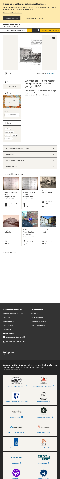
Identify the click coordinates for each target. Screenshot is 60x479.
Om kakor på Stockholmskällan (12, 13)
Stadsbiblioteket (7, 325)
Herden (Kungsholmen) (12, 114)
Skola (7, 129)
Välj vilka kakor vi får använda (34, 18)
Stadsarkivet (51, 73)
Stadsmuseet (6, 317)
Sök (29, 30)
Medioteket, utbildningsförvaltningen (13, 313)
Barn (6, 135)
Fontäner (8, 138)
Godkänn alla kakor (12, 18)
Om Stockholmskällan (37, 317)
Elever (13, 135)
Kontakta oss (34, 313)
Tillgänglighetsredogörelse (38, 321)
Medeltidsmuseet (7, 321)
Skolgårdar (8, 132)
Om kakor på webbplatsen (38, 325)
